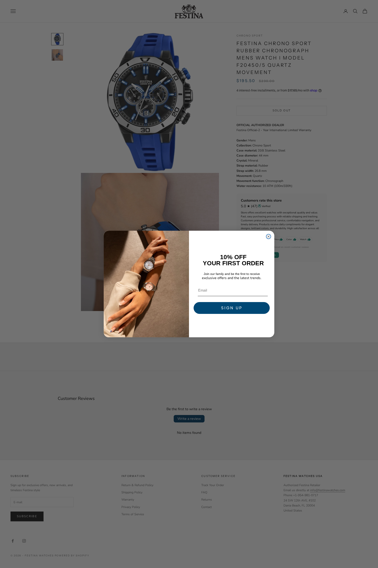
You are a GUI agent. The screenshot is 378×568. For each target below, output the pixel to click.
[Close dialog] (268, 236)
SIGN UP (231, 308)
